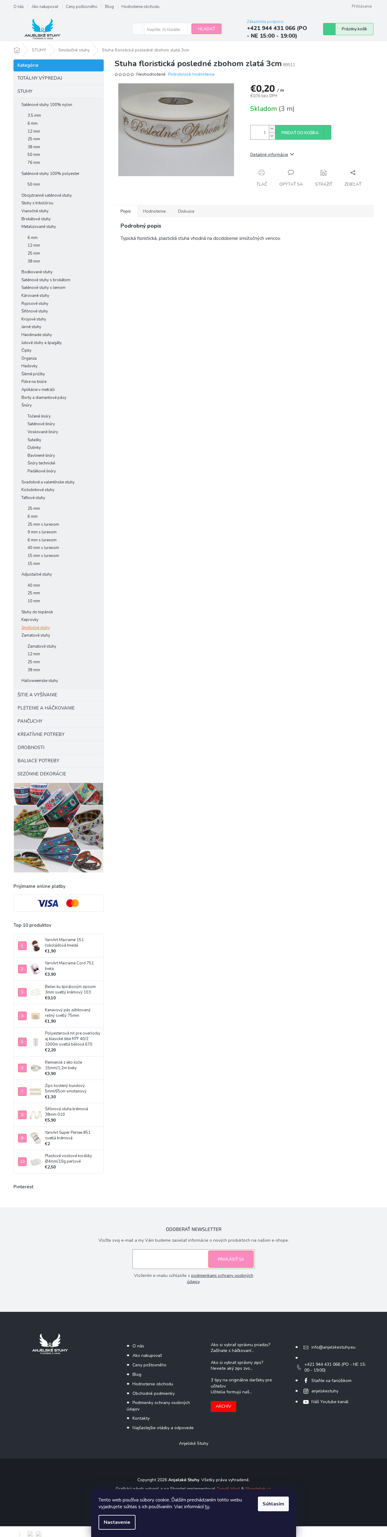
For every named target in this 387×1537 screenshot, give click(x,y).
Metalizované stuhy (38, 226)
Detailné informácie (269, 154)
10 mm (34, 601)
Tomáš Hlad (228, 1489)
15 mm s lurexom (43, 555)
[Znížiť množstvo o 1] (272, 135)
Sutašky (34, 440)
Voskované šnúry (43, 432)
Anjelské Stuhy (193, 1443)
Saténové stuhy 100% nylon (46, 105)
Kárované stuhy (35, 295)
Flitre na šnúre (34, 381)
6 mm (33, 123)
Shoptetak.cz (257, 1489)
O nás (18, 6)
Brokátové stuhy (36, 219)
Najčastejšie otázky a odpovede (163, 1428)
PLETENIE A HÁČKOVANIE (46, 708)
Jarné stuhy (31, 327)
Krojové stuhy (33, 319)
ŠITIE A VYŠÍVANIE (37, 695)
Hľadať (206, 29)
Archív (223, 1406)
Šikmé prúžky (33, 374)
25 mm (34, 139)
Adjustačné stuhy (36, 574)
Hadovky (29, 366)
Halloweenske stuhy (39, 680)
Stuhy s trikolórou (37, 203)
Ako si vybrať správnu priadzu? (240, 1345)
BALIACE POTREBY (38, 761)
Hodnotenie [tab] (154, 211)
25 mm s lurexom (43, 524)
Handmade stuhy (36, 335)
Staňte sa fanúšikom (331, 1381)
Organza (29, 358)
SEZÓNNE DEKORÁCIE (41, 774)
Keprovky (30, 620)
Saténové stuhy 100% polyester (50, 173)
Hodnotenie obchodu (140, 6)
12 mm (34, 131)
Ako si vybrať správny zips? (237, 1362)
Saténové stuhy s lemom (43, 287)
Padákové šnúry (42, 471)
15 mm (34, 563)
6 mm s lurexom (42, 540)
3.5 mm (34, 115)
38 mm (34, 147)
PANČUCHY (30, 721)
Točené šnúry (39, 416)
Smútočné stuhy (35, 627)
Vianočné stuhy (35, 211)
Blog (109, 6)
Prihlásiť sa (231, 1259)
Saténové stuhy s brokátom (45, 280)
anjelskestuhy (324, 1391)
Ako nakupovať (45, 6)
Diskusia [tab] (186, 211)
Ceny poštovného (81, 6)
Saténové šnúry (41, 424)
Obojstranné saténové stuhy (46, 195)
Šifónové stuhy (34, 311)
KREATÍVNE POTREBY (41, 734)
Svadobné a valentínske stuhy (48, 482)
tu (207, 1506)
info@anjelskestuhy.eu (333, 1347)
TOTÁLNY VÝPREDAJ (39, 78)
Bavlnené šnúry (41, 455)
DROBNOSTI (30, 747)
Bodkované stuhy (37, 272)
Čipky (26, 350)
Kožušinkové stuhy (37, 490)
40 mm (34, 585)
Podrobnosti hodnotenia (191, 74)
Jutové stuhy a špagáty (41, 343)
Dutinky (34, 447)
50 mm (34, 154)
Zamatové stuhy (35, 635)
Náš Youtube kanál (329, 1402)
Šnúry (26, 405)
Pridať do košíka (300, 133)
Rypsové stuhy (34, 303)
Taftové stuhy (33, 498)
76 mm (34, 162)
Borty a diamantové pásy (43, 397)
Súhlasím (273, 1504)
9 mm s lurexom (42, 532)
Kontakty (141, 1418)
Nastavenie (117, 1522)
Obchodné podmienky (153, 1393)
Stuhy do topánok (37, 612)
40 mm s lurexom (43, 548)
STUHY (24, 91)
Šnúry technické (41, 463)
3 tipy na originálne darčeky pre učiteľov (241, 1383)
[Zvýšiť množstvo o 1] (272, 128)
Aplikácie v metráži (38, 389)
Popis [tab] (126, 211)
